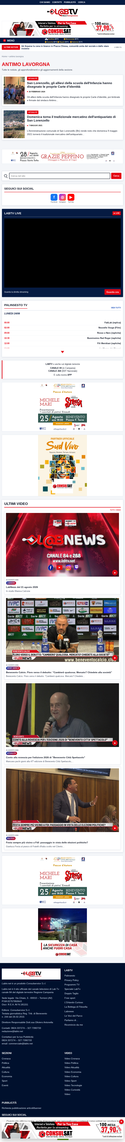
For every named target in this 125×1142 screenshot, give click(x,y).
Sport (4, 1080)
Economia (7, 1076)
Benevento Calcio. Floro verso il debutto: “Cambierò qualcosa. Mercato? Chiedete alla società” (59, 672)
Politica (5, 1063)
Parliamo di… (71, 1020)
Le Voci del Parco (73, 1015)
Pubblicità (70, 2)
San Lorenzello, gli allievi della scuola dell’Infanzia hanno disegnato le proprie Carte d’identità (69, 84)
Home (4, 56)
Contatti (57, 2)
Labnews (69, 1011)
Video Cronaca (72, 1058)
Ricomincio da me (73, 1024)
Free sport (69, 998)
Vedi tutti (116, 308)
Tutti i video (115, 510)
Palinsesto (69, 975)
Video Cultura (71, 1076)
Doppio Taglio (71, 993)
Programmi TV (71, 984)
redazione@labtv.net (12, 1031)
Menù (9, 40)
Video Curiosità (72, 1089)
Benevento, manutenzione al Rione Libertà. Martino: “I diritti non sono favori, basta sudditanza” (63, 47)
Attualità (32, 78)
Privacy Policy (71, 980)
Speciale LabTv (72, 989)
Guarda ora (112, 292)
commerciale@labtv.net (21, 1043)
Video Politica (71, 1063)
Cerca (81, 2)
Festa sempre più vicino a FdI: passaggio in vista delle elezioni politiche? (47, 842)
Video (67, 1094)
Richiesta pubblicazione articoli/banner (21, 1108)
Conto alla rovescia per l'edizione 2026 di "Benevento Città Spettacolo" (45, 757)
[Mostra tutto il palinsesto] (62, 352)
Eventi (5, 1085)
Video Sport (70, 1080)
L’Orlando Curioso (73, 1002)
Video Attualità (71, 1067)
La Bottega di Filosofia (75, 1006)
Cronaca (6, 1058)
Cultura (5, 1072)
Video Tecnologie (73, 1085)
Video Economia (72, 1072)
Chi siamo (45, 2)
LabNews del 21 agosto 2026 (22, 587)
